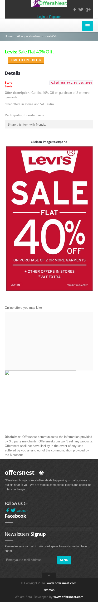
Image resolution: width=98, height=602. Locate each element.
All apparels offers (28, 36)
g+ (88, 9)
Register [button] (55, 17)
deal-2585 (51, 36)
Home (9, 36)
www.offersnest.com (62, 583)
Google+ (22, 510)
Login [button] (41, 17)
